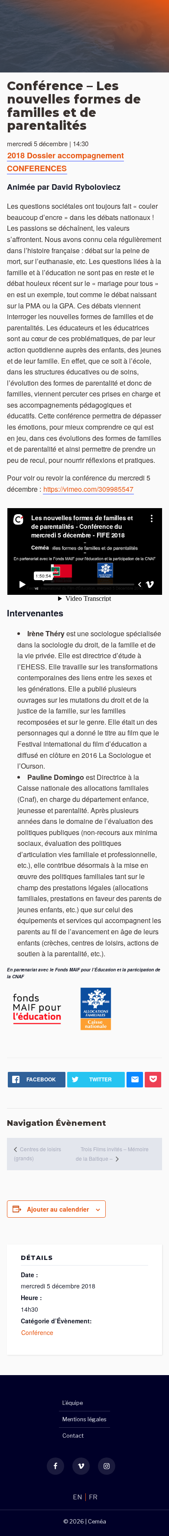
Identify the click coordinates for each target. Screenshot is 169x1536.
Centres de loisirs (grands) (37, 1153)
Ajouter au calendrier (58, 1209)
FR (93, 1497)
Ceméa (97, 1521)
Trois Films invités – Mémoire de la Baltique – (112, 1153)
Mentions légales (84, 1419)
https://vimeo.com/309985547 (88, 489)
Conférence (37, 1332)
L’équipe (72, 1403)
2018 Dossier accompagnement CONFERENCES (65, 162)
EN (78, 1497)
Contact (73, 1435)
